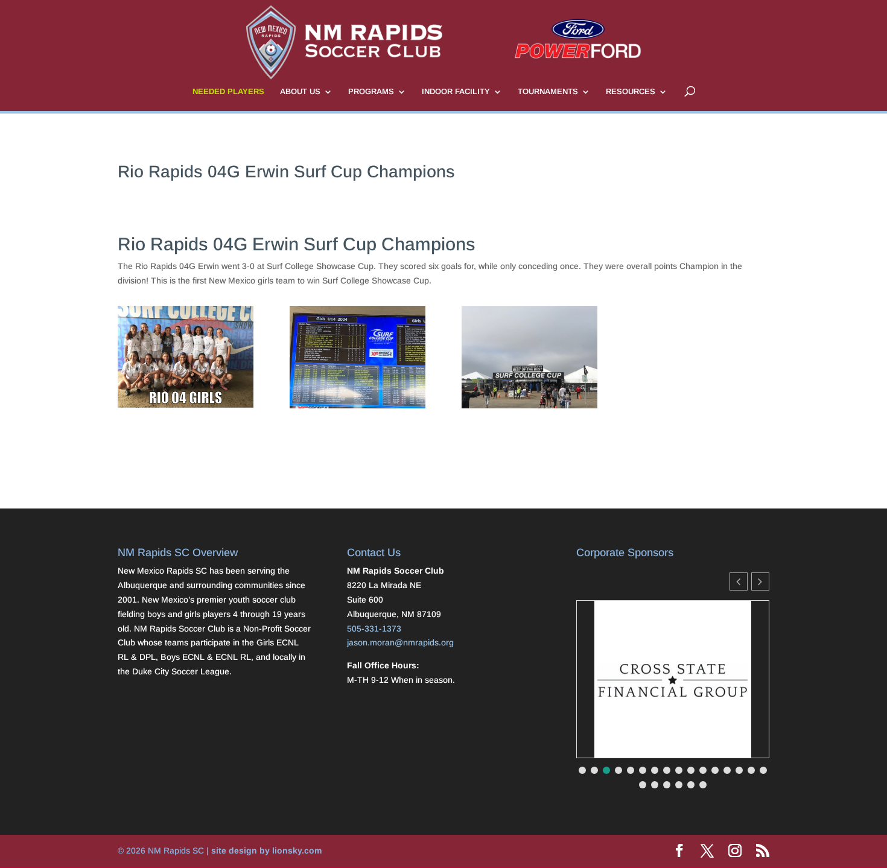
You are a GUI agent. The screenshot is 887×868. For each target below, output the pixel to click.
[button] (760, 581)
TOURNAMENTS (548, 91)
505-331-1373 (374, 628)
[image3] (185, 408)
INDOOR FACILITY (456, 91)
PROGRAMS (371, 91)
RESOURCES (630, 91)
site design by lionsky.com (266, 850)
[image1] (357, 408)
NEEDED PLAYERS (228, 91)
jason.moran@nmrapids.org (400, 642)
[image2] (529, 408)
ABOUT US (300, 91)
